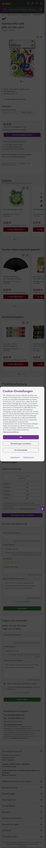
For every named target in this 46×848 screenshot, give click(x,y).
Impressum (15, 457)
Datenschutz (28, 457)
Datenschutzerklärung (11, 432)
